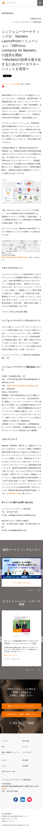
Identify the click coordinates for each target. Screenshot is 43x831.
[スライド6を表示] (32, 669)
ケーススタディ (27, 752)
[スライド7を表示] (34, 669)
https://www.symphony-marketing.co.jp (22, 386)
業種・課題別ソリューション (11, 753)
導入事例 (25, 760)
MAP (4, 789)
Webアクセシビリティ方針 (9, 818)
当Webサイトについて (8, 821)
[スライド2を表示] (29, 590)
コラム (4, 766)
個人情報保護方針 (7, 814)
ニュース (5, 741)
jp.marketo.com (13, 493)
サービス (25, 747)
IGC (10, 747)
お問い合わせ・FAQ (8, 771)
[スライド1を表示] (27, 590)
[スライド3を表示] (30, 590)
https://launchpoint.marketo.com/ (15, 257)
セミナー (5, 760)
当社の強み (26, 741)
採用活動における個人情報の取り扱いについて (15, 816)
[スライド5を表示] (34, 590)
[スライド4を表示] (32, 590)
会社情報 (25, 766)
